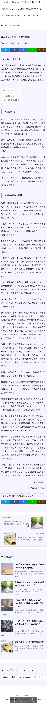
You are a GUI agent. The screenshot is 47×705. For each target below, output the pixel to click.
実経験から (9, 96)
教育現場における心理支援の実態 (29, 642)
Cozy (42, 488)
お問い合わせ (15, 2)
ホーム (5, 25)
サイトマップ (26, 2)
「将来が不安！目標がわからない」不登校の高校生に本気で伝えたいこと (29, 603)
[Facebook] (14, 50)
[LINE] (32, 50)
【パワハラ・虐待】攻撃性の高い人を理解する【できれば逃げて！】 (29, 624)
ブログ (6, 2)
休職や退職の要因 (11, 100)
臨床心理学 (16, 25)
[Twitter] (5, 50)
